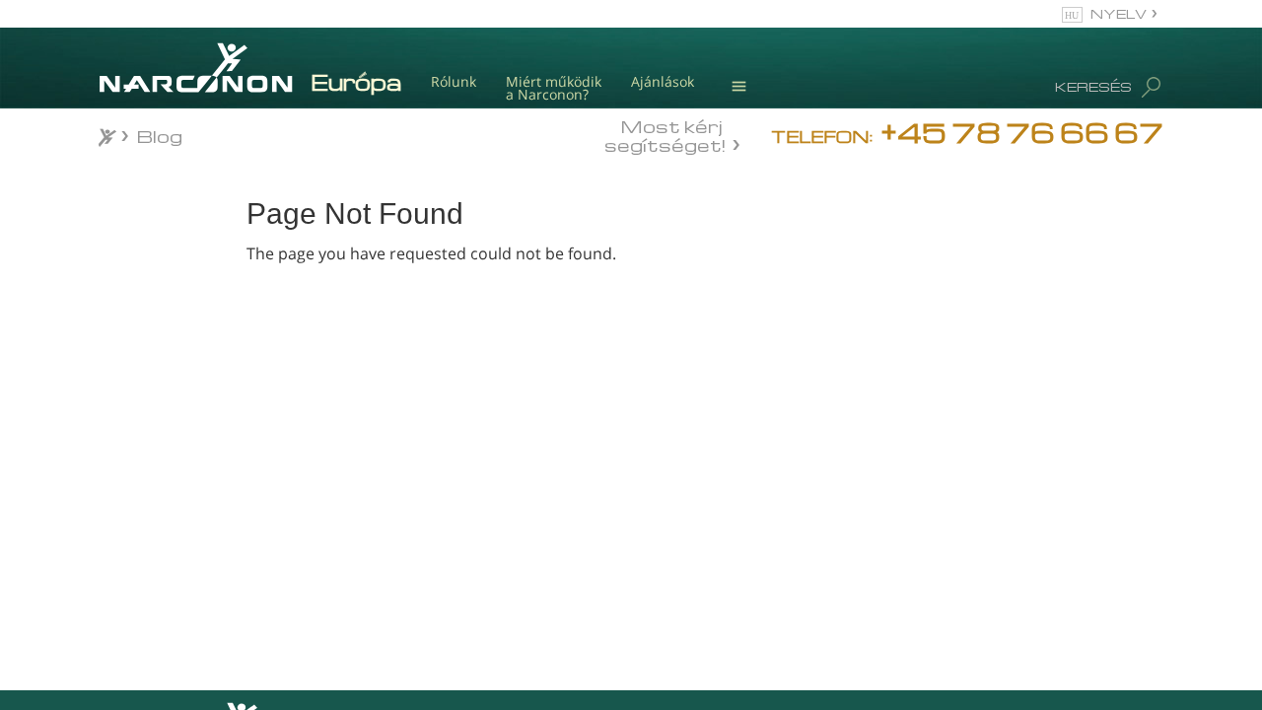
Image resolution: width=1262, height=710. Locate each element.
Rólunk (453, 81)
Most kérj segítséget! (665, 134)
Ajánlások (662, 81)
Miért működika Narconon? (553, 88)
